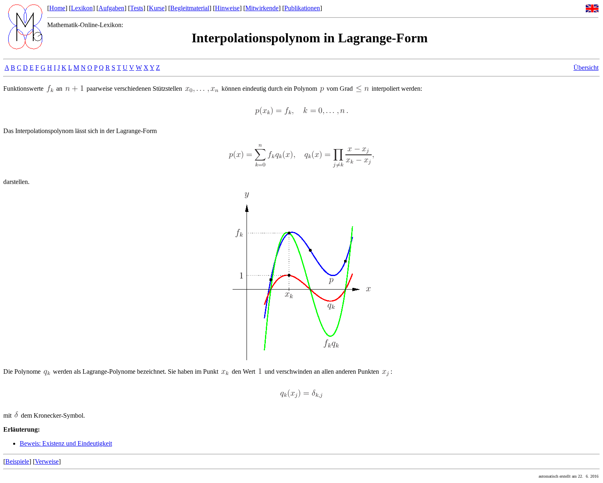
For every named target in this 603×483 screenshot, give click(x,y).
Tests (136, 8)
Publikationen (302, 8)
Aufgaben (111, 8)
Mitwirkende (262, 8)
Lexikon (82, 8)
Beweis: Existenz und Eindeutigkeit (66, 443)
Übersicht (585, 67)
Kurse (156, 8)
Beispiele (17, 461)
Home (57, 8)
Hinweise (227, 8)
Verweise (47, 461)
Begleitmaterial (189, 8)
